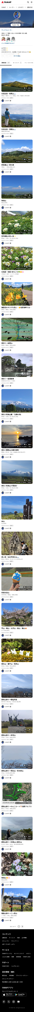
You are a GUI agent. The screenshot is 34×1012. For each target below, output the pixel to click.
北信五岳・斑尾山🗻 (8, 93)
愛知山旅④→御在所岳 (9, 699)
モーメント (12, 938)
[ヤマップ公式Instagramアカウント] (13, 1001)
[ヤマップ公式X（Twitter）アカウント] (8, 1001)
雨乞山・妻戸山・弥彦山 (10, 664)
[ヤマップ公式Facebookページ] (4, 1001)
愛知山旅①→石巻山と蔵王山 (11, 842)
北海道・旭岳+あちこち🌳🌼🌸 (12, 272)
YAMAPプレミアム (7, 953)
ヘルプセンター (15, 966)
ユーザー (12, 7)
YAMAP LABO (26, 957)
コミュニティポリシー (8, 979)
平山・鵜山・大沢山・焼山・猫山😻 (14, 628)
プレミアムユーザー (6, 30)
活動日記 (4, 938)
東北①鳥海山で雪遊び (9, 485)
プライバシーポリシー (22, 975)
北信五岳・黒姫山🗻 (8, 129)
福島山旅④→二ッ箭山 (9, 913)
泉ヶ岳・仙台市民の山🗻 (10, 557)
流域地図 (18, 957)
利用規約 (11, 975)
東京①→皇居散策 (7, 379)
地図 (18, 938)
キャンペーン (15, 941)
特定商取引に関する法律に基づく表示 (12, 982)
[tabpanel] (17, 497)
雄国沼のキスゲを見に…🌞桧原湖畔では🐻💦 (17, 307)
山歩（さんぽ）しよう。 (8, 944)
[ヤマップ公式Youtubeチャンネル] (18, 1001)
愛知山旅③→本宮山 (8, 735)
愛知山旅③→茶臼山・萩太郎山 (12, 771)
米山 (3, 521)
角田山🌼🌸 (5, 878)
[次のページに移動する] (22, 926)
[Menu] (22, 25)
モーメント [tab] (17, 63)
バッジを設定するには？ (8, 43)
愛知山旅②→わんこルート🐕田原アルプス (16, 806)
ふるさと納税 (5, 957)
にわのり (21, 7)
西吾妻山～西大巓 (7, 165)
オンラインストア (19, 953)
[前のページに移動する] (18, 926)
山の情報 (24, 938)
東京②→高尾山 (6, 343)
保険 (13, 957)
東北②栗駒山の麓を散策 (10, 450)
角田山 (3, 200)
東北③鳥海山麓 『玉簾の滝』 (11, 414)
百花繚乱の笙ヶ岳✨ (8, 236)
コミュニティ (5, 941)
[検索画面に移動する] (28, 2)
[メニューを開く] (31, 2)
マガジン (28, 953)
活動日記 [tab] (5, 63)
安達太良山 (5, 592)
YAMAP (3, 7)
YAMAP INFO (5, 966)
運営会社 (4, 975)
